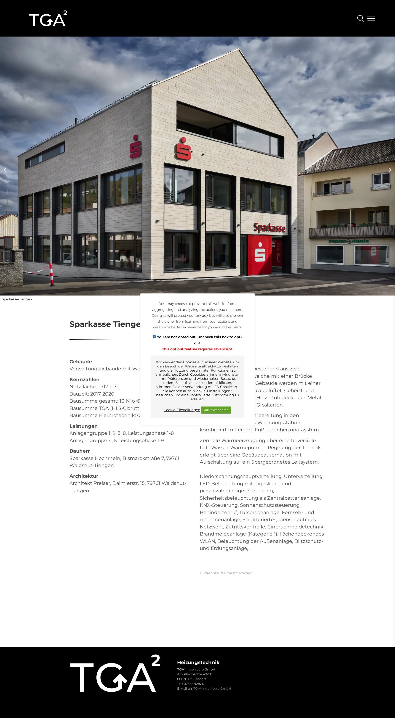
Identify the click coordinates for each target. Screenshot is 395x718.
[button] (5, 170)
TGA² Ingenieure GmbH (212, 688)
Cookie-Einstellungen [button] (182, 410)
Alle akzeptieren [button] (216, 410)
